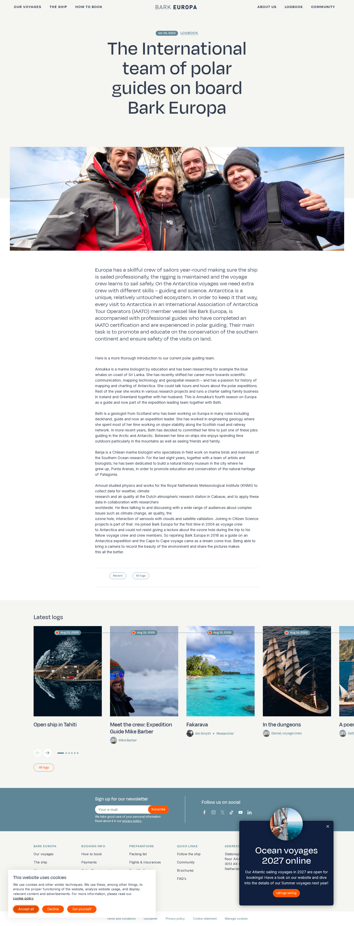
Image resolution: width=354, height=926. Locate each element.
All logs (141, 576)
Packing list (138, 854)
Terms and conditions (121, 918)
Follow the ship (189, 854)
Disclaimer (151, 918)
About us (267, 7)
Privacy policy (175, 918)
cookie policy (23, 898)
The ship (58, 7)
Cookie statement (205, 918)
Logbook (294, 7)
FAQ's (181, 879)
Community (323, 7)
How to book (88, 7)
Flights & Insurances (145, 862)
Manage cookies (236, 918)
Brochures (185, 870)
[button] (47, 753)
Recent (118, 576)
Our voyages (27, 7)
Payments (89, 862)
